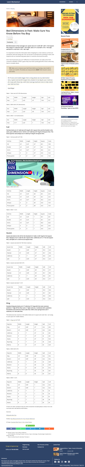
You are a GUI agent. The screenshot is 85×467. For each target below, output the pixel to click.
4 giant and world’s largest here (21, 80)
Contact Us (41, 447)
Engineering (62, 1)
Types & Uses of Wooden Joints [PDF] (69, 453)
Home (8, 8)
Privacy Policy (67, 465)
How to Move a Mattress (20, 432)
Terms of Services (75, 465)
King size (13, 320)
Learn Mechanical (13, 2)
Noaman (61, 451)
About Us (82, 465)
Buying (12, 8)
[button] (77, 2)
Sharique (61, 454)
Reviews (71, 1)
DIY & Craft (26, 449)
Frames (13, 432)
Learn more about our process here (31, 462)
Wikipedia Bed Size (11, 415)
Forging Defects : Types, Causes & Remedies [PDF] (71, 449)
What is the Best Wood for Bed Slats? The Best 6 (18, 437)
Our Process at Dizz (43, 444)
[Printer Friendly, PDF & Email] (30, 425)
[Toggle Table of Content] (15, 42)
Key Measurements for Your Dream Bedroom (23, 419)
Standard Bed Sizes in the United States (21, 422)
